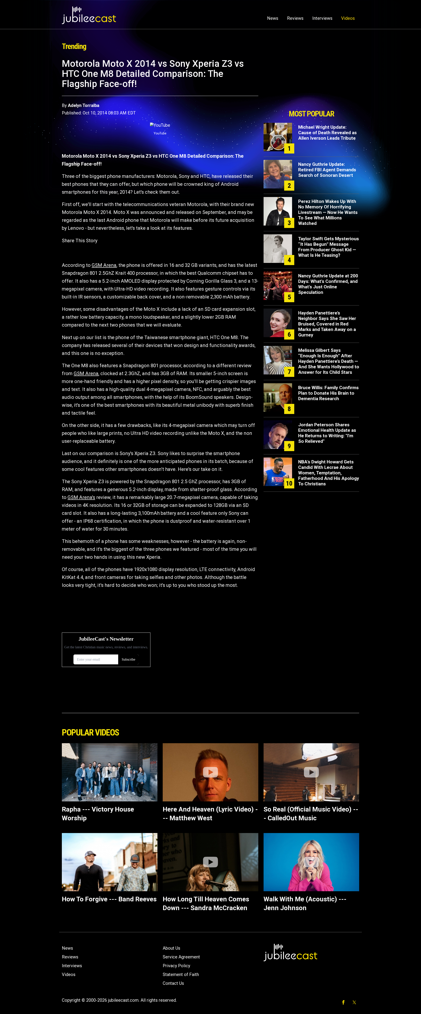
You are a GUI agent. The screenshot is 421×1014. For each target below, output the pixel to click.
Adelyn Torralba (83, 105)
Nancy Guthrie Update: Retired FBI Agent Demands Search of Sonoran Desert (327, 170)
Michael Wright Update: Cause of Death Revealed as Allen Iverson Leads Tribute (327, 133)
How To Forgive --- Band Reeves (109, 899)
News (272, 18)
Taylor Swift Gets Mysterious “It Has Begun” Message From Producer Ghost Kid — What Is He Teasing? (328, 247)
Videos (348, 18)
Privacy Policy (176, 965)
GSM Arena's (81, 497)
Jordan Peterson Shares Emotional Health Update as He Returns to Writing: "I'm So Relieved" (327, 433)
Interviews (322, 18)
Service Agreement (181, 957)
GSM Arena (104, 265)
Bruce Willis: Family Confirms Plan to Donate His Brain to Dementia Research (328, 393)
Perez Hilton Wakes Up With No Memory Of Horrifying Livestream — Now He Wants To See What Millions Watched (328, 212)
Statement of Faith (181, 974)
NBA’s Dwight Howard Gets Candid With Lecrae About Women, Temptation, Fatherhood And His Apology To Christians (328, 472)
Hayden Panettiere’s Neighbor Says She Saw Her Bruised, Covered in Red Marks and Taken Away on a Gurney (327, 324)
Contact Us (173, 983)
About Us (171, 948)
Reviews (295, 18)
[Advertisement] (311, 82)
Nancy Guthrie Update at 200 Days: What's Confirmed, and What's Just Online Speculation (328, 284)
